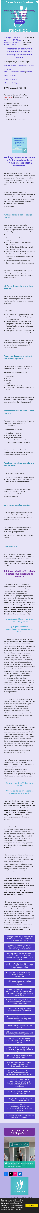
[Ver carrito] (37, 2)
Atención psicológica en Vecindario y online (19, 65)
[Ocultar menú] (2, 2)
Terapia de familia (10, 79)
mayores (29, 72)
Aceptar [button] (31, 1205)
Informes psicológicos (12, 83)
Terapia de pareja (10, 75)
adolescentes (14, 72)
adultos (22, 72)
